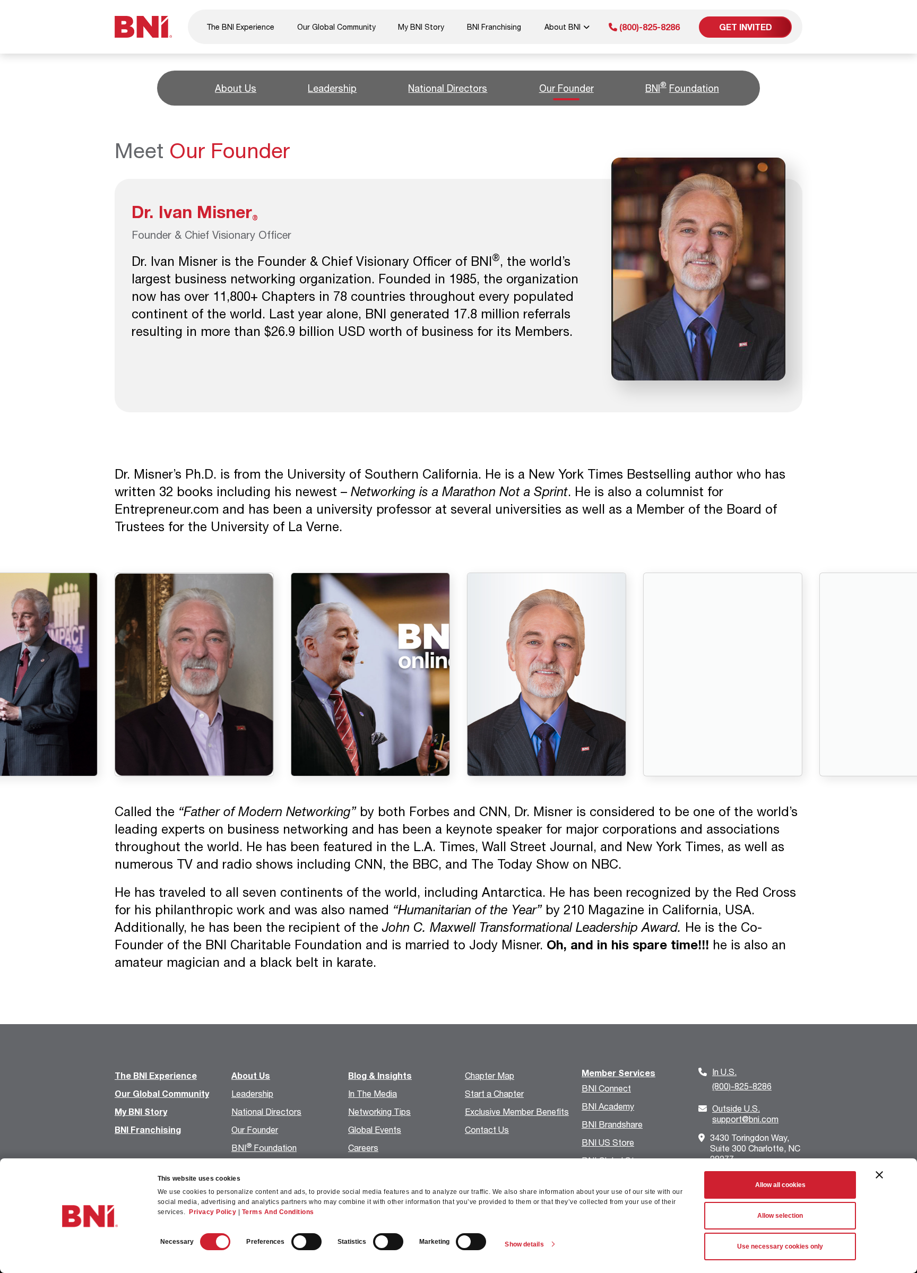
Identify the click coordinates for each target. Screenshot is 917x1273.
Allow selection (780, 1215)
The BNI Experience (240, 26)
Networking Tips (379, 1111)
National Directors (447, 88)
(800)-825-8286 (648, 27)
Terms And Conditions (278, 1212)
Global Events (374, 1129)
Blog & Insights (380, 1075)
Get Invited (745, 27)
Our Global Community (336, 26)
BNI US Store (608, 1142)
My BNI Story (421, 26)
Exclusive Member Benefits (517, 1111)
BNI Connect (606, 1088)
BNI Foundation (264, 1147)
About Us (235, 88)
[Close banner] (879, 1175)
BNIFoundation (682, 87)
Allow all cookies (780, 1185)
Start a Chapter (494, 1093)
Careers (363, 1147)
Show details (524, 1244)
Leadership (332, 88)
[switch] (306, 1241)
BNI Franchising (494, 26)
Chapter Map (489, 1075)
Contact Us (487, 1129)
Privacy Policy (212, 1212)
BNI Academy (608, 1106)
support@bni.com (745, 1113)
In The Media (372, 1093)
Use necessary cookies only (780, 1246)
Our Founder (566, 88)
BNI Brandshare (612, 1124)
